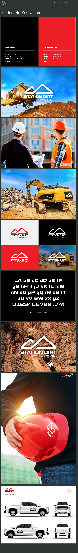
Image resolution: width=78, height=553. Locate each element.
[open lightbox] (38, 41)
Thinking (67, 2)
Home (55, 2)
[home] (3, 3)
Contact (73, 2)
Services (61, 2)
